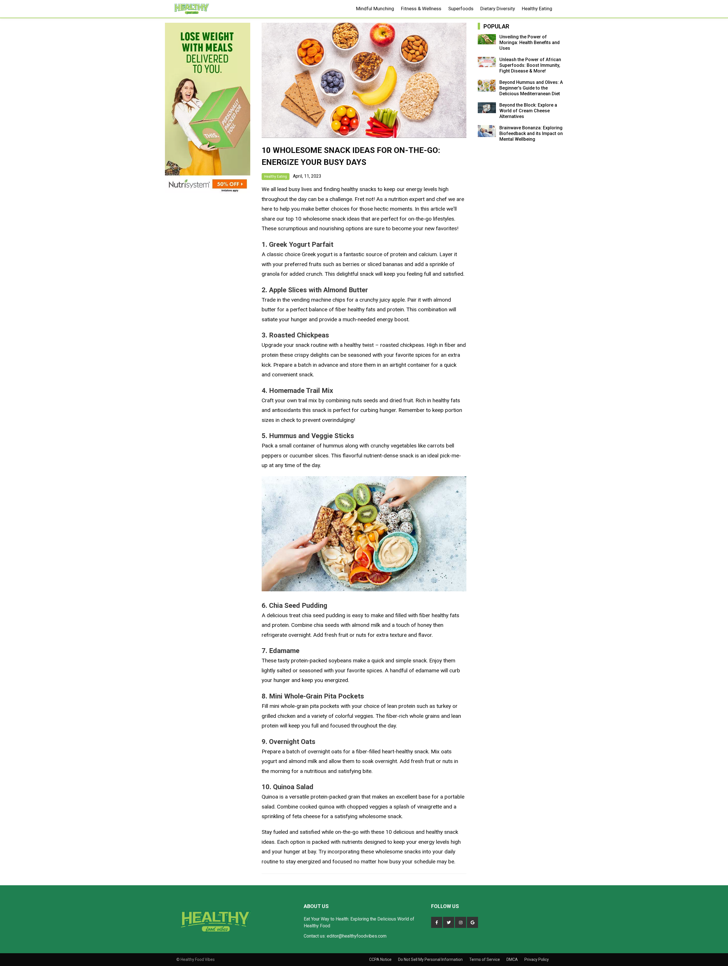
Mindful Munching (375, 8)
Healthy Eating (537, 8)
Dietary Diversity (497, 8)
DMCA (512, 959)
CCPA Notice (380, 959)
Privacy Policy (536, 959)
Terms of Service (485, 959)
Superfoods (460, 8)
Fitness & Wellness (421, 8)
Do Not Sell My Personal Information (431, 959)
